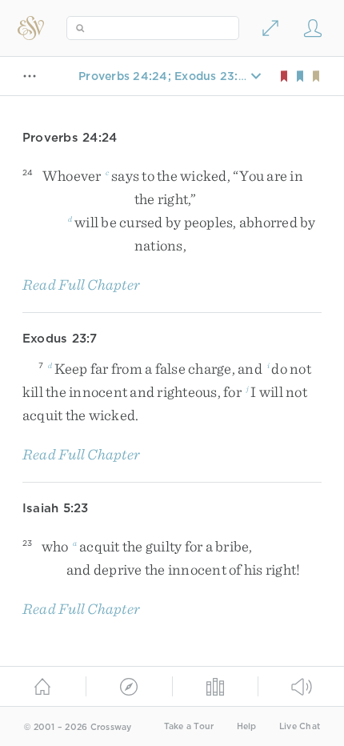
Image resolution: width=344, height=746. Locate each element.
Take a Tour (189, 726)
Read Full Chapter (81, 284)
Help (247, 726)
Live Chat (299, 726)
